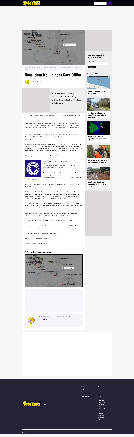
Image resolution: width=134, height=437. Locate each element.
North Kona (101, 404)
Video (99, 419)
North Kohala (102, 402)
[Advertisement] (67, 18)
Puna (100, 406)
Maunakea (101, 400)
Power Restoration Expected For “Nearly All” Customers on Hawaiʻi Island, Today (97, 115)
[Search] (109, 3)
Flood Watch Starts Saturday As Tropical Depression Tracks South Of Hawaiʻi (97, 139)
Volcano (101, 413)
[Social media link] (38, 319)
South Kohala (102, 409)
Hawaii (99, 392)
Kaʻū (100, 398)
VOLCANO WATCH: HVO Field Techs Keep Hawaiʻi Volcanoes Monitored (97, 161)
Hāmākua (101, 394)
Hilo (100, 396)
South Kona (101, 411)
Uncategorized (101, 417)
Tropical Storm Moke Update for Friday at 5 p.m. (96, 92)
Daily (99, 389)
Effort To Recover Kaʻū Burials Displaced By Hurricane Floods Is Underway (97, 184)
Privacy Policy (84, 392)
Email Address (91, 61)
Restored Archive (101, 415)
